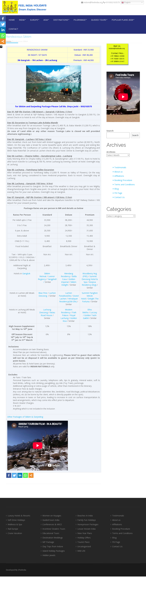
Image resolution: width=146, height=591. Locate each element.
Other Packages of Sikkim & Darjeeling (25, 416)
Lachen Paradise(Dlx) (65, 294)
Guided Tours (98, 19)
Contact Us (119, 197)
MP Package (48, 542)
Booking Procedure (123, 180)
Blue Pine (42, 293)
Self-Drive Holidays (16, 520)
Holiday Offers (84, 537)
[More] (31, 475)
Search (110, 130)
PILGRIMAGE (80, 19)
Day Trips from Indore (52, 546)
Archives (111, 152)
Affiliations (119, 176)
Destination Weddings (52, 537)
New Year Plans (84, 533)
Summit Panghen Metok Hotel (89, 296)
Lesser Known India (86, 528)
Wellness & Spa (15, 524)
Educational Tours (50, 533)
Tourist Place (83, 542)
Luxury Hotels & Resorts (19, 515)
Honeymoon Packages (87, 524)
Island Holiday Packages (53, 550)
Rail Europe (13, 528)
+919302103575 (112, 2)
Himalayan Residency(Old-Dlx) (68, 300)
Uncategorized (84, 546)
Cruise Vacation (15, 533)
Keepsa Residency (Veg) (89, 283)
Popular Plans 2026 (122, 19)
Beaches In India (85, 515)
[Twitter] (14, 475)
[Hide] (1, 47)
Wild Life (81, 550)
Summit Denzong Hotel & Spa (90, 279)
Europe (34, 19)
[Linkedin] (19, 475)
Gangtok (26, 273)
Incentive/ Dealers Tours (53, 528)
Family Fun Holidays (86, 520)
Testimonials (120, 167)
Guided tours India (50, 520)
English (127, 2)
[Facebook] (8, 475)
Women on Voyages (51, 515)
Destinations (60, 19)
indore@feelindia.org (93, 2)
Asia (45, 19)
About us (118, 171)
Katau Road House (48, 314)
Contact (13, 29)
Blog (116, 188)
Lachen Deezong (47, 294)
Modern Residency (66, 311)
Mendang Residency (67, 275)
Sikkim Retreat (44, 275)
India (22, 19)
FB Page (118, 193)
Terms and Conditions (124, 184)
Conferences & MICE (52, 524)
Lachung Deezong (45, 311)
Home (12, 19)
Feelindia (22, 570)
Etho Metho (87, 311)
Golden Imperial (68, 280)
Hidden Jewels (48, 555)
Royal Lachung (68, 316)
